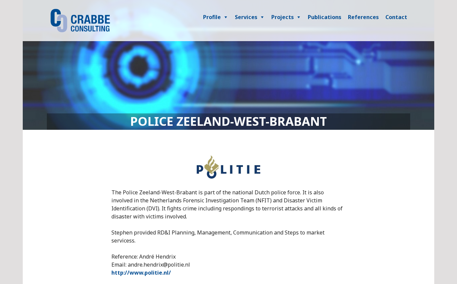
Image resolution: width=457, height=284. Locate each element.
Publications (324, 17)
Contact (396, 17)
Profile (212, 17)
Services (246, 17)
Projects (282, 17)
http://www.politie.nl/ (141, 272)
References (363, 17)
